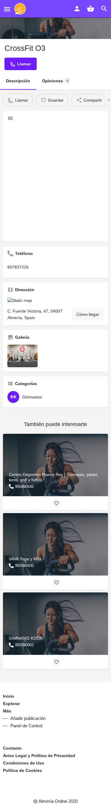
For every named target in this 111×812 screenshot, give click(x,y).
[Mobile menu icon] (7, 9)
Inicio (8, 696)
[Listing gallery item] (22, 356)
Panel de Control (26, 725)
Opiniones (55, 80)
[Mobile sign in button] (77, 8)
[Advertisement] (55, 181)
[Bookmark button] (56, 503)
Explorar (11, 703)
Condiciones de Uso (23, 763)
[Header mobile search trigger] (104, 8)
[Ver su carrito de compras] (90, 8)
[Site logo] (21, 9)
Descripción (18, 80)
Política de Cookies (22, 770)
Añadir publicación (28, 718)
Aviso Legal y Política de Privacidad (39, 755)
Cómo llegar (87, 314)
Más (7, 711)
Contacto (12, 748)
